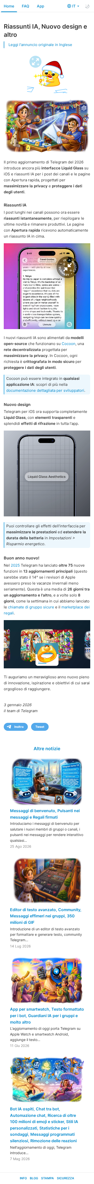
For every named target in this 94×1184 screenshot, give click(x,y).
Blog (34, 1178)
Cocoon (68, 343)
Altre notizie (47, 748)
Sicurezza (65, 1178)
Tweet (39, 727)
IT (74, 6)
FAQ (25, 6)
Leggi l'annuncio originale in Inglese (40, 44)
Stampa (47, 1178)
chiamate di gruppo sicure (31, 607)
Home (9, 6)
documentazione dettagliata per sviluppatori (45, 390)
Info (23, 1178)
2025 (15, 565)
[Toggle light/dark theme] (87, 6)
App (40, 6)
